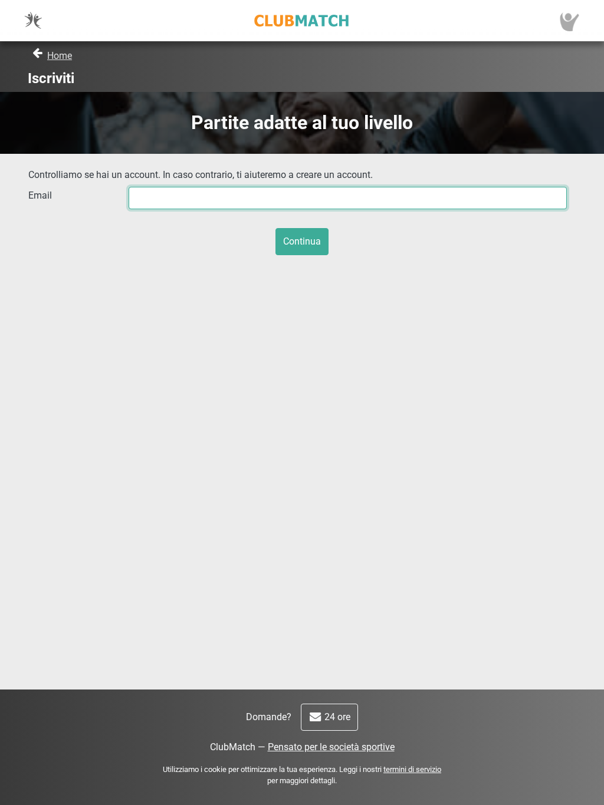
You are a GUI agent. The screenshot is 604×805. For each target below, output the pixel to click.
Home (59, 55)
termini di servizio (412, 769)
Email (40, 195)
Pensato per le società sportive (331, 747)
